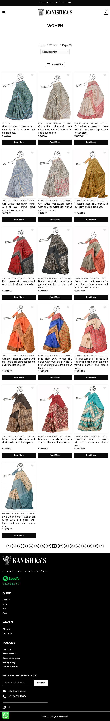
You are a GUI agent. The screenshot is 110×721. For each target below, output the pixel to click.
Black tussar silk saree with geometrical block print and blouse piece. (55, 284)
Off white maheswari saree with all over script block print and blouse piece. (55, 206)
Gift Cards (7, 633)
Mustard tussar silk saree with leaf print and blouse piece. (91, 205)
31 (72, 546)
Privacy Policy (9, 662)
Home (41, 45)
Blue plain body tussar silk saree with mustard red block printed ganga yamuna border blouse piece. (55, 363)
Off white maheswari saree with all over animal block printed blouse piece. (19, 206)
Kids (5, 608)
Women (53, 45)
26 (42, 546)
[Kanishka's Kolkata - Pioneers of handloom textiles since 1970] (55, 12)
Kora (5, 613)
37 (95, 546)
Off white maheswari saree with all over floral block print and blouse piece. (55, 129)
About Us (7, 629)
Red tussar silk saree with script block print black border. (19, 283)
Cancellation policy (11, 658)
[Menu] (4, 12)
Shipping (7, 649)
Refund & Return (10, 667)
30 (66, 546)
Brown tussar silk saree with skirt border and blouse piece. (19, 441)
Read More (19, 142)
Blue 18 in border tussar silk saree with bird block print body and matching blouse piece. (19, 521)
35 (83, 546)
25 (36, 546)
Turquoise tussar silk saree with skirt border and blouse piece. (91, 442)
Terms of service (10, 653)
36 (90, 546)
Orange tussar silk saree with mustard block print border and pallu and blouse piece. (19, 361)
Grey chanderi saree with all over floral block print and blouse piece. (19, 129)
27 (48, 546)
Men (5, 604)
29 (60, 546)
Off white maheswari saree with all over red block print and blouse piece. (91, 129)
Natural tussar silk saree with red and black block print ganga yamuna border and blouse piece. (91, 363)
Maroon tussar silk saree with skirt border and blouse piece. (55, 441)
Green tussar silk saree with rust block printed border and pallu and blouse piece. (91, 284)
